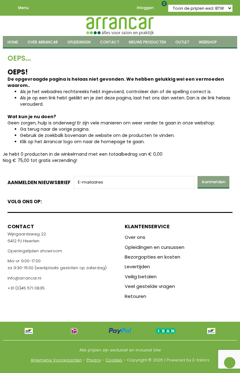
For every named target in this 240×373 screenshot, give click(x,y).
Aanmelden (213, 182)
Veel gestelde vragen (150, 286)
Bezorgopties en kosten (152, 257)
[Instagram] (70, 200)
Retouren (135, 296)
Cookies (114, 360)
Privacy (94, 360)
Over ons (135, 237)
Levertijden (137, 266)
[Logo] (120, 25)
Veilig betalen (141, 276)
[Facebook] (48, 200)
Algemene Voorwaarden (56, 360)
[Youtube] (59, 200)
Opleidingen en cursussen (154, 247)
